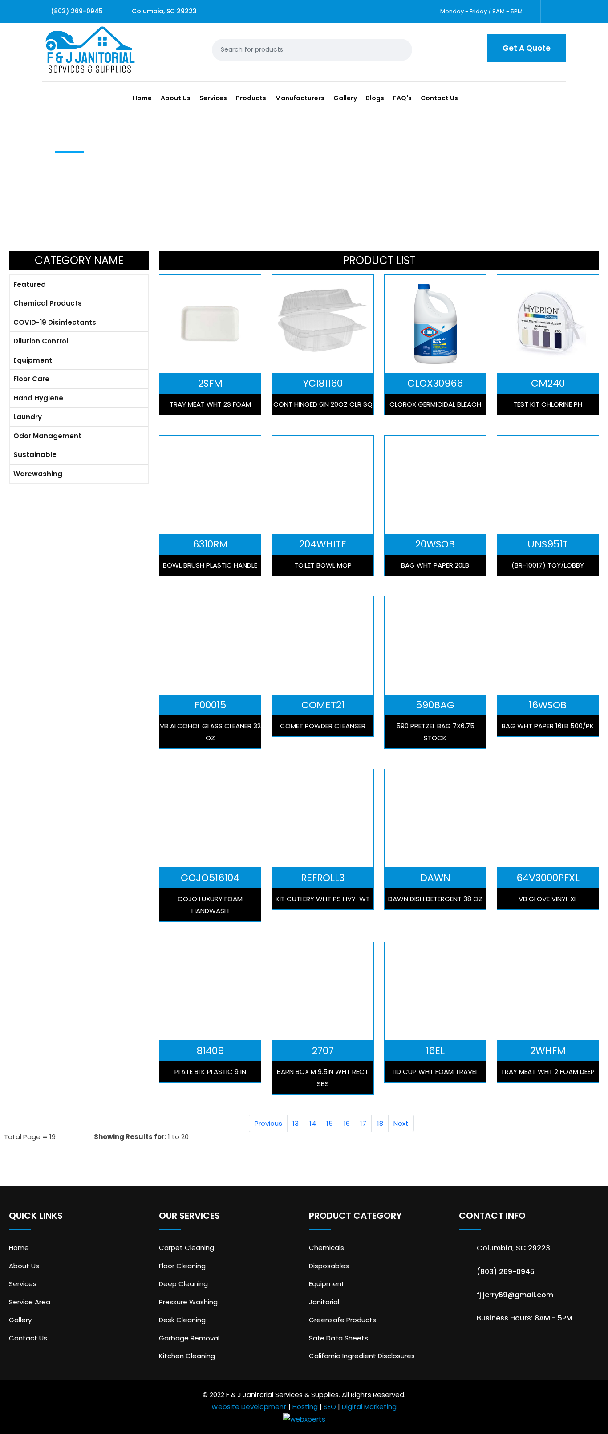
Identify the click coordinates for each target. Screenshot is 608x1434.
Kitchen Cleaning (187, 1355)
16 (347, 1123)
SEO (330, 1406)
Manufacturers (299, 98)
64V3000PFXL (548, 878)
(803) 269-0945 (77, 11)
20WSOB (435, 544)
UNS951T (547, 544)
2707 (323, 1051)
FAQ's (402, 98)
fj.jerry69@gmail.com (515, 1295)
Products (251, 98)
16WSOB (548, 705)
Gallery (345, 98)
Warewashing (37, 473)
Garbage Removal (189, 1338)
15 (329, 1123)
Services (213, 98)
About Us (176, 98)
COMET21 (323, 705)
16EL (435, 1051)
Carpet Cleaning (186, 1247)
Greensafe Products (342, 1319)
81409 (210, 1051)
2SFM (210, 383)
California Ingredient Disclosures (362, 1355)
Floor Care (31, 379)
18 (380, 1123)
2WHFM (548, 1051)
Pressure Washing (188, 1302)
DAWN (435, 878)
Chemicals (326, 1247)
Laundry (27, 416)
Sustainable (35, 454)
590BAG (435, 705)
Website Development (249, 1406)
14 (312, 1123)
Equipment (32, 360)
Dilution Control (40, 341)
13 (295, 1123)
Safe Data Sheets (338, 1338)
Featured (29, 284)
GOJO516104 (210, 878)
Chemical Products (47, 303)
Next (401, 1123)
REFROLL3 (323, 878)
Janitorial (324, 1302)
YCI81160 (323, 383)
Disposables (329, 1266)
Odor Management (47, 436)
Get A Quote (527, 48)
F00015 (210, 705)
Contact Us (439, 98)
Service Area (29, 1302)
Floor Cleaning (182, 1266)
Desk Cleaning (182, 1319)
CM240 (548, 383)
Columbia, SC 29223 (164, 11)
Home (142, 98)
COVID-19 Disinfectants (54, 322)
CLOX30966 (435, 383)
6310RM (210, 544)
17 (363, 1123)
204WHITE (322, 544)
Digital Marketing (369, 1406)
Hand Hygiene (38, 398)
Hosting (305, 1406)
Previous (268, 1123)
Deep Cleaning (183, 1283)
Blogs (375, 98)
